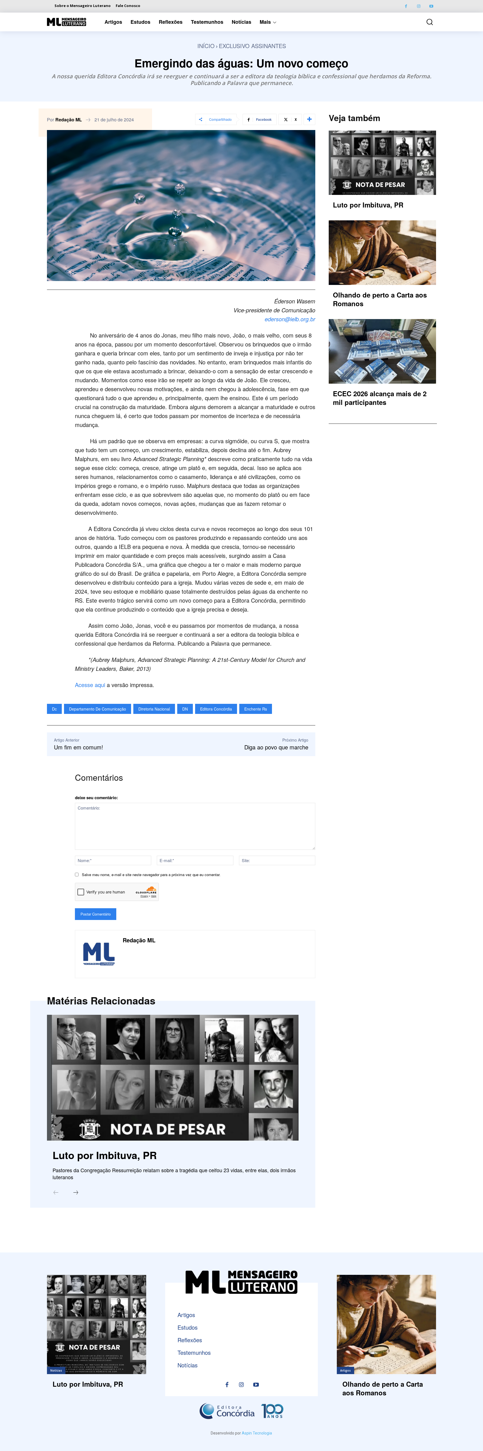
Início (206, 46)
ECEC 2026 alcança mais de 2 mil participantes (380, 398)
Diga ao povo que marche (276, 747)
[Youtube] (431, 6)
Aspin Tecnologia (257, 1433)
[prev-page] (56, 1193)
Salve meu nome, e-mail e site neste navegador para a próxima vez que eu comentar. (151, 874)
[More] (309, 119)
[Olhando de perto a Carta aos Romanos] (382, 252)
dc (54, 709)
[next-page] (76, 1193)
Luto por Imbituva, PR (105, 1155)
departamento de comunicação (97, 709)
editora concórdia (216, 709)
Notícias (56, 1370)
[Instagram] (418, 6)
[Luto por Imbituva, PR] (173, 1078)
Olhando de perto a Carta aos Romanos (380, 299)
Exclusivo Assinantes (252, 46)
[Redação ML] (99, 954)
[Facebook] (406, 6)
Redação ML (68, 119)
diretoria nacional (154, 709)
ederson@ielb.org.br (290, 319)
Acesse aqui (90, 685)
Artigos (345, 1370)
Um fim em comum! (78, 747)
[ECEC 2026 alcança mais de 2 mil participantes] (382, 351)
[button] (425, 22)
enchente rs (255, 709)
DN (185, 709)
